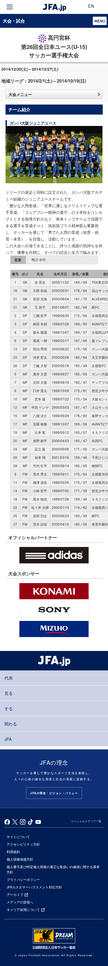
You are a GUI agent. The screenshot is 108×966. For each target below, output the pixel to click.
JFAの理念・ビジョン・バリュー (54, 793)
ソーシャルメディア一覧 (86, 821)
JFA (8, 739)
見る (8, 693)
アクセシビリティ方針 (23, 844)
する (8, 708)
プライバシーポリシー (23, 879)
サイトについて (18, 836)
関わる (10, 724)
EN (91, 6)
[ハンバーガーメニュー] (10, 7)
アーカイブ (15, 894)
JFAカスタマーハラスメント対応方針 (34, 887)
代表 (8, 678)
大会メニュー (20, 94)
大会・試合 (14, 21)
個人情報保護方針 (20, 859)
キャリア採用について (23, 909)
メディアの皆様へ (20, 902)
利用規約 (13, 851)
